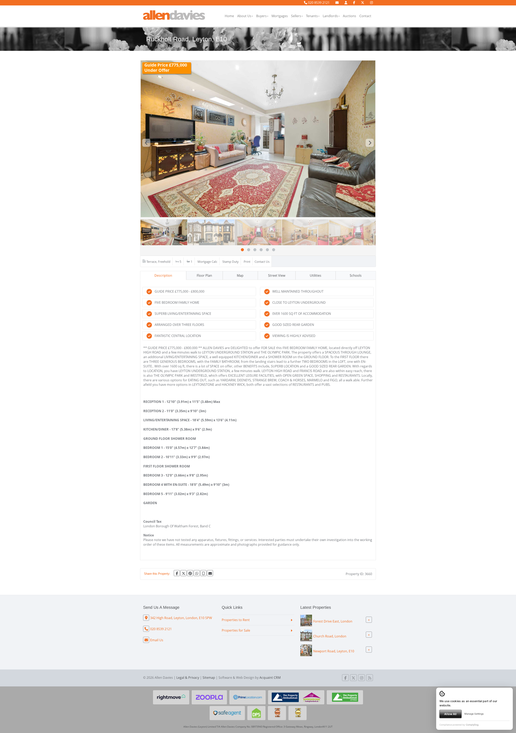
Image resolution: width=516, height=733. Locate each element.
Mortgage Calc (207, 262)
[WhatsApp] (197, 573)
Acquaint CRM (270, 677)
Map (240, 275)
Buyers (261, 16)
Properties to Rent (236, 620)
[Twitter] (362, 2)
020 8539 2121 (318, 2)
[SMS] (203, 573)
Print (247, 262)
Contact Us (262, 262)
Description (163, 275)
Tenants (312, 16)
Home (229, 16)
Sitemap (209, 677)
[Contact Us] (345, 2)
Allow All (450, 714)
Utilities (315, 275)
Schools (356, 275)
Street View (276, 275)
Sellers (296, 16)
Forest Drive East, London (332, 621)
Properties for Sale (236, 630)
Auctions (349, 16)
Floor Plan (204, 275)
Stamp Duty (230, 262)
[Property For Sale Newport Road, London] (306, 650)
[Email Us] (337, 2)
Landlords (330, 16)
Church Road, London (329, 636)
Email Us (156, 640)
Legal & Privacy (187, 677)
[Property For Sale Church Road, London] (306, 635)
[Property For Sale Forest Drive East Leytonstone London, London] (306, 620)
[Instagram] (371, 2)
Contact (365, 16)
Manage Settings (474, 713)
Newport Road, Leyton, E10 (333, 651)
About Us (244, 16)
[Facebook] (354, 2)
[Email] (210, 573)
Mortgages (280, 16)
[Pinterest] (190, 573)
